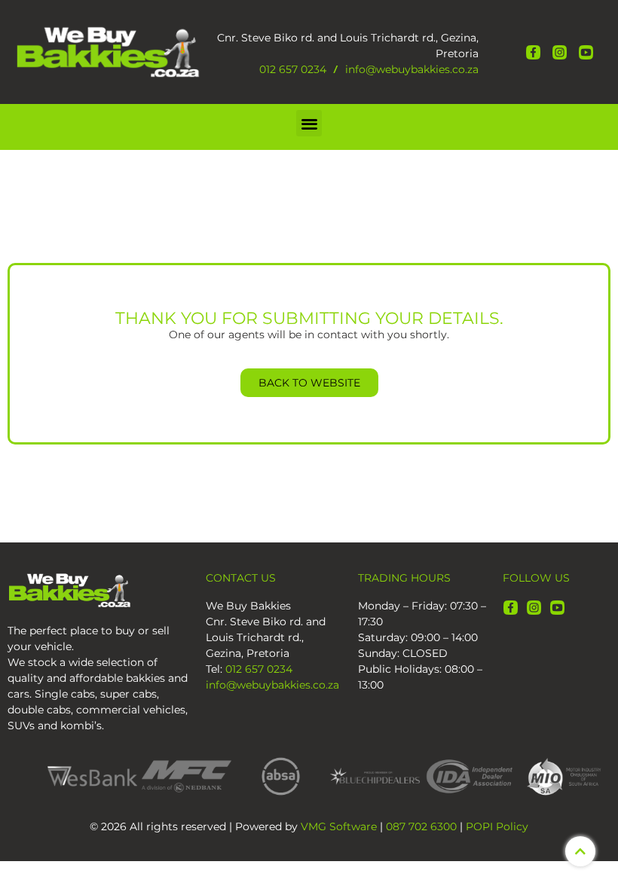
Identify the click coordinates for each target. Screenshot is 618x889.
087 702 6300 (421, 826)
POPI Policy (497, 826)
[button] (309, 123)
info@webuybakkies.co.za (412, 69)
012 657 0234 (292, 69)
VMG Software (339, 826)
